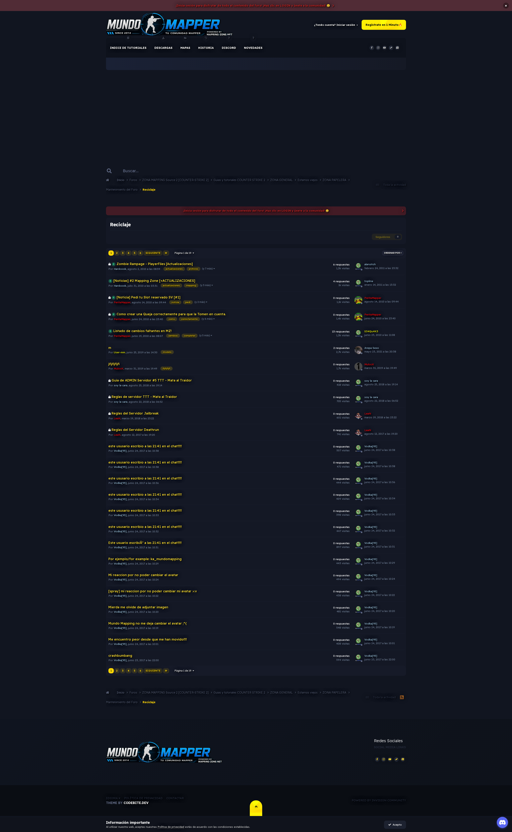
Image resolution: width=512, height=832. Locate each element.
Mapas (185, 48)
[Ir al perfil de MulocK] (358, 366)
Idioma (112, 798)
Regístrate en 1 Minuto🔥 (384, 25)
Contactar (175, 798)
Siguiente (153, 252)
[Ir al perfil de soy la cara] (358, 383)
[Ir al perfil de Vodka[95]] (358, 449)
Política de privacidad (143, 798)
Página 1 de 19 (184, 252)
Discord (229, 48)
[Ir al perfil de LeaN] (358, 416)
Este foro (165, 170)
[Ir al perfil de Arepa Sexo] (358, 350)
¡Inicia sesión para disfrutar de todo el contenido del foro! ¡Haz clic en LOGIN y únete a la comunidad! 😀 (253, 5)
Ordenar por (392, 253)
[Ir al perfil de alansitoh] (358, 266)
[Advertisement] (256, 112)
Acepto (396, 824)
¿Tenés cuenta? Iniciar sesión (335, 24)
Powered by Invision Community (379, 800)
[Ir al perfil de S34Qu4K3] (358, 333)
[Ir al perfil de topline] (358, 283)
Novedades (253, 48)
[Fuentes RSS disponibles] (402, 697)
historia (206, 48)
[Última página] (166, 253)
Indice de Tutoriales (128, 48)
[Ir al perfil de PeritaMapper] (358, 300)
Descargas (163, 48)
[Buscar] (109, 170)
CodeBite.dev (136, 803)
